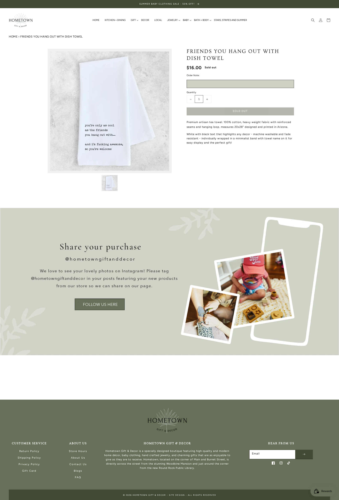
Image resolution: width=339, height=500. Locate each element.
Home (13, 36)
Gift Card (29, 470)
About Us (78, 457)
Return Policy (29, 451)
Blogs (78, 470)
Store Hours (78, 451)
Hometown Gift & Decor (149, 495)
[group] (169, 281)
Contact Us (78, 464)
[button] (313, 20)
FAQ (78, 477)
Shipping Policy (29, 457)
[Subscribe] (304, 454)
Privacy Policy (29, 464)
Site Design (177, 495)
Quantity (191, 92)
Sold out (240, 111)
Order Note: (193, 75)
